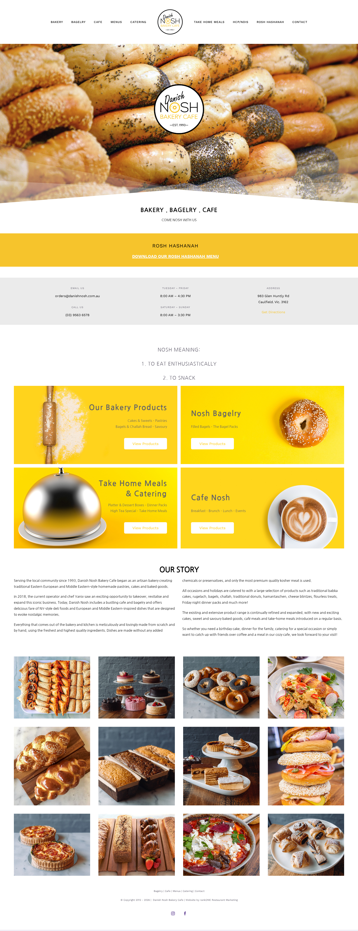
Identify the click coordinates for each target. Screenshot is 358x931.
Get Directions (273, 312)
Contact (199, 891)
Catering (188, 891)
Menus (176, 891)
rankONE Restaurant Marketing (219, 900)
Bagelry (158, 891)
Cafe (168, 891)
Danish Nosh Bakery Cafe (168, 900)
